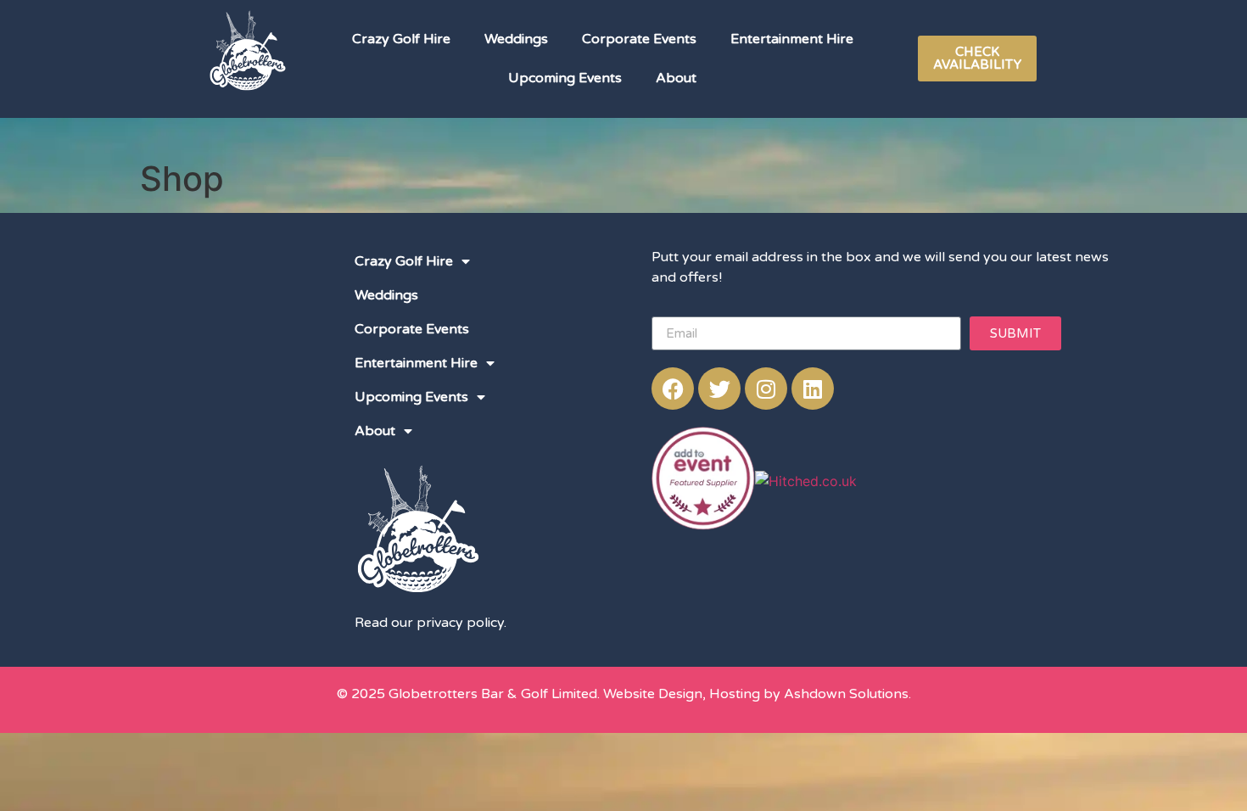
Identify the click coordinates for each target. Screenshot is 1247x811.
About (676, 78)
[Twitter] (719, 388)
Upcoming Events (565, 78)
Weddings (516, 39)
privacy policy (460, 622)
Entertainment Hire (791, 39)
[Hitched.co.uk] (806, 481)
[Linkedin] (812, 388)
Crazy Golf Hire (401, 39)
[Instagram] (766, 388)
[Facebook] (672, 388)
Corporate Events (639, 39)
